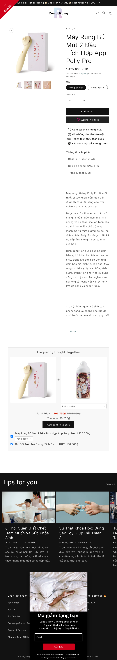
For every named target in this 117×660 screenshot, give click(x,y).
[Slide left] (11, 85)
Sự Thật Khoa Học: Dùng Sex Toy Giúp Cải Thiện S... (81, 533)
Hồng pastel (98, 87)
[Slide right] (55, 85)
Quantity (70, 94)
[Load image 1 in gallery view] (19, 85)
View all (110, 484)
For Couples (14, 616)
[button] (6, 13)
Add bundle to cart (58, 424)
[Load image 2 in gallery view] (28, 85)
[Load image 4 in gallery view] (47, 85)
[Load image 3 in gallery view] (37, 85)
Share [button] (73, 331)
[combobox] (83, 406)
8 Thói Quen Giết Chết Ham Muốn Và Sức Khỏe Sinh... (27, 533)
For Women (13, 602)
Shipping (83, 73)
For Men (12, 609)
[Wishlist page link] (97, 12)
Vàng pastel (76, 87)
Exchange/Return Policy (20, 623)
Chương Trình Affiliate (19, 637)
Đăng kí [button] (58, 646)
